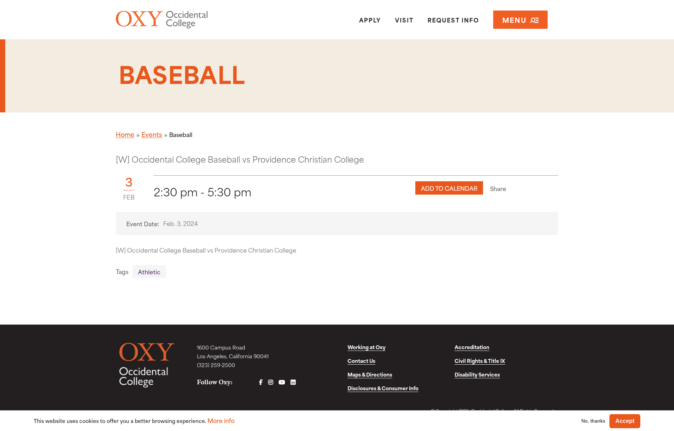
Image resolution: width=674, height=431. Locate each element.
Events (151, 134)
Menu (514, 19)
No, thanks (593, 421)
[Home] (187, 19)
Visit (404, 20)
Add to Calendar (449, 187)
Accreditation (472, 347)
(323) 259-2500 (216, 365)
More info (220, 420)
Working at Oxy (366, 347)
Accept (624, 421)
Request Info (453, 20)
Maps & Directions (370, 374)
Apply (370, 20)
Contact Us (361, 361)
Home (125, 134)
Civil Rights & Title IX (480, 361)
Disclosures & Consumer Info (383, 388)
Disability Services (477, 374)
